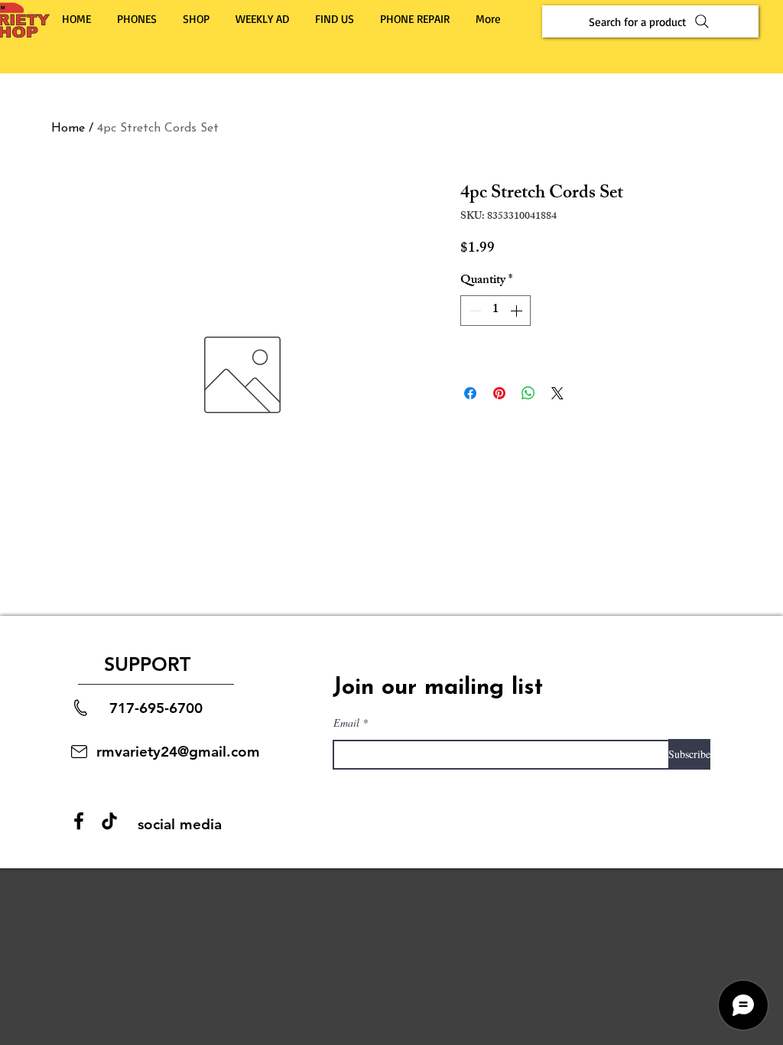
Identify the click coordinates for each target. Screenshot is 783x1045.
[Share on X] (557, 393)
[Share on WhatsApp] (528, 393)
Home (68, 128)
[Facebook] (78, 820)
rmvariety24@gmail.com (178, 751)
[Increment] (517, 310)
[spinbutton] (495, 310)
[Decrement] (473, 310)
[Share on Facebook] (470, 393)
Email (346, 723)
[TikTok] (109, 820)
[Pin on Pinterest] (499, 393)
